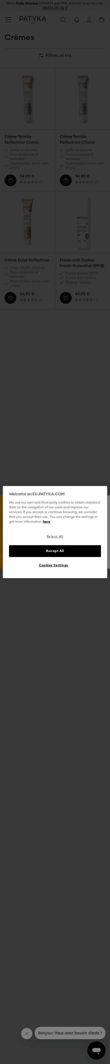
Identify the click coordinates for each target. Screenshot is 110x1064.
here (46, 521)
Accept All (55, 550)
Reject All (55, 536)
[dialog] (55, 532)
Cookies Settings (53, 565)
